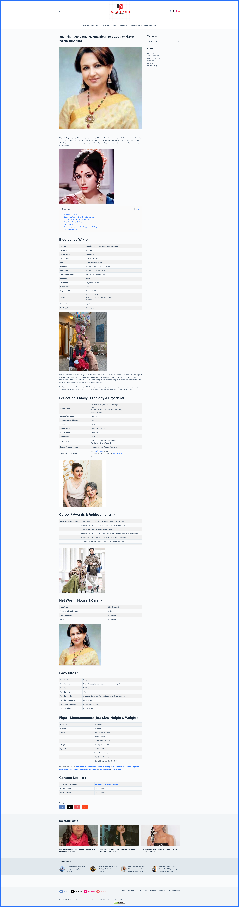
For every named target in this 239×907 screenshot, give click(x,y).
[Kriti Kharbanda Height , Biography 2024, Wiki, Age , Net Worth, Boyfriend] (124, 869)
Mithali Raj (100, 767)
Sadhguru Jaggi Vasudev (114, 767)
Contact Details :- (70, 229)
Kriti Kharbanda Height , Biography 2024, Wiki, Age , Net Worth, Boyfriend (137, 869)
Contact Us (151, 61)
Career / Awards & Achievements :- (76, 219)
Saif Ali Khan (99, 451)
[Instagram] (176, 11)
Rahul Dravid (93, 769)
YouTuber (115, 25)
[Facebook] (170, 11)
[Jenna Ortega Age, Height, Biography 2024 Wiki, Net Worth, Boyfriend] (119, 835)
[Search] (60, 11)
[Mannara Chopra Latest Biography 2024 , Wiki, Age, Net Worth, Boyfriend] (154, 869)
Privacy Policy (152, 66)
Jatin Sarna (91, 767)
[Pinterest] (179, 11)
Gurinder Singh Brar (132, 767)
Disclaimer (151, 63)
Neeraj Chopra (104, 769)
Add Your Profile (136, 25)
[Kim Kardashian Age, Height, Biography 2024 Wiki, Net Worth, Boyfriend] (160, 835)
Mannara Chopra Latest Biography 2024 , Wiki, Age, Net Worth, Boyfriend (168, 869)
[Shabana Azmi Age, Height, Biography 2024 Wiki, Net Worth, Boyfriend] (78, 835)
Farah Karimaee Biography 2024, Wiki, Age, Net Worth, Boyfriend (76, 869)
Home (123, 890)
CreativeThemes (120, 900)
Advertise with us (150, 25)
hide (137, 209)
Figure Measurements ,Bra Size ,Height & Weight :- (82, 227)
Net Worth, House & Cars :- (73, 222)
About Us (150, 53)
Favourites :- (68, 224)
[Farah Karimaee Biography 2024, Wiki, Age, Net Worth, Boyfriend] (62, 869)
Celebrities (123, 25)
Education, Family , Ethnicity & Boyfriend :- (79, 217)
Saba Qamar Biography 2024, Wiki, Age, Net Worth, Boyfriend (108, 869)
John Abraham (80, 767)
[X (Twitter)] (173, 11)
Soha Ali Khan (117, 453)
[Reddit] (85, 807)
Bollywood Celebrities (90, 25)
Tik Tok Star (105, 25)
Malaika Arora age (66, 769)
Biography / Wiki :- (70, 214)
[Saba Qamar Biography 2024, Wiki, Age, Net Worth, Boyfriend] (93, 869)
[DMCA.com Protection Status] (119, 902)
